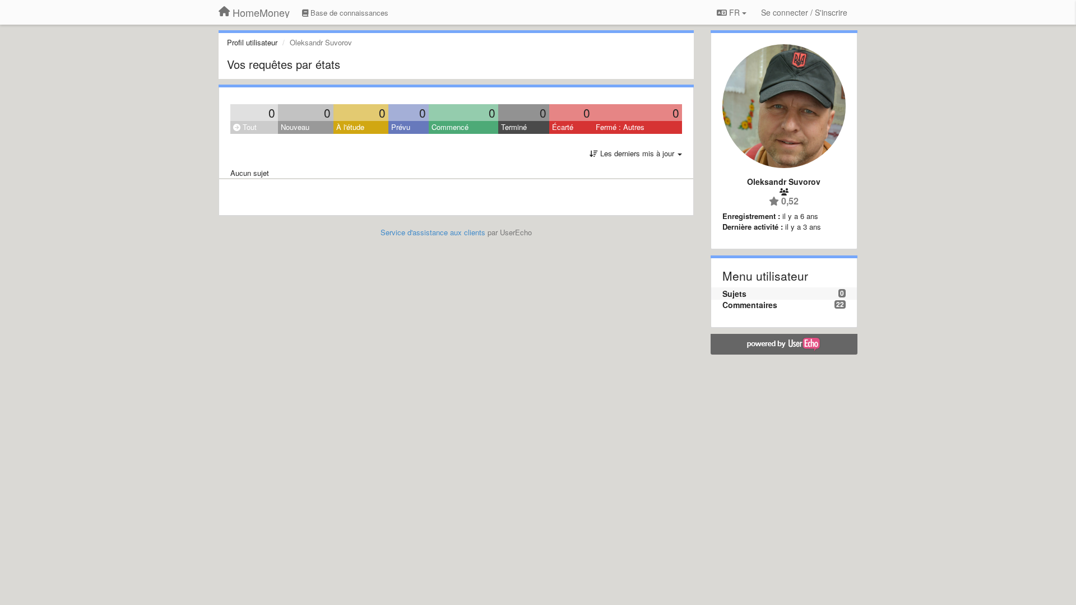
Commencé (450, 127)
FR (734, 12)
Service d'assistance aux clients (433, 232)
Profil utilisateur (252, 42)
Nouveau (295, 127)
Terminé (514, 127)
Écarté (562, 127)
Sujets (734, 293)
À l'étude (350, 127)
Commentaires (749, 304)
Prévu (400, 127)
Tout (248, 127)
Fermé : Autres (620, 127)
